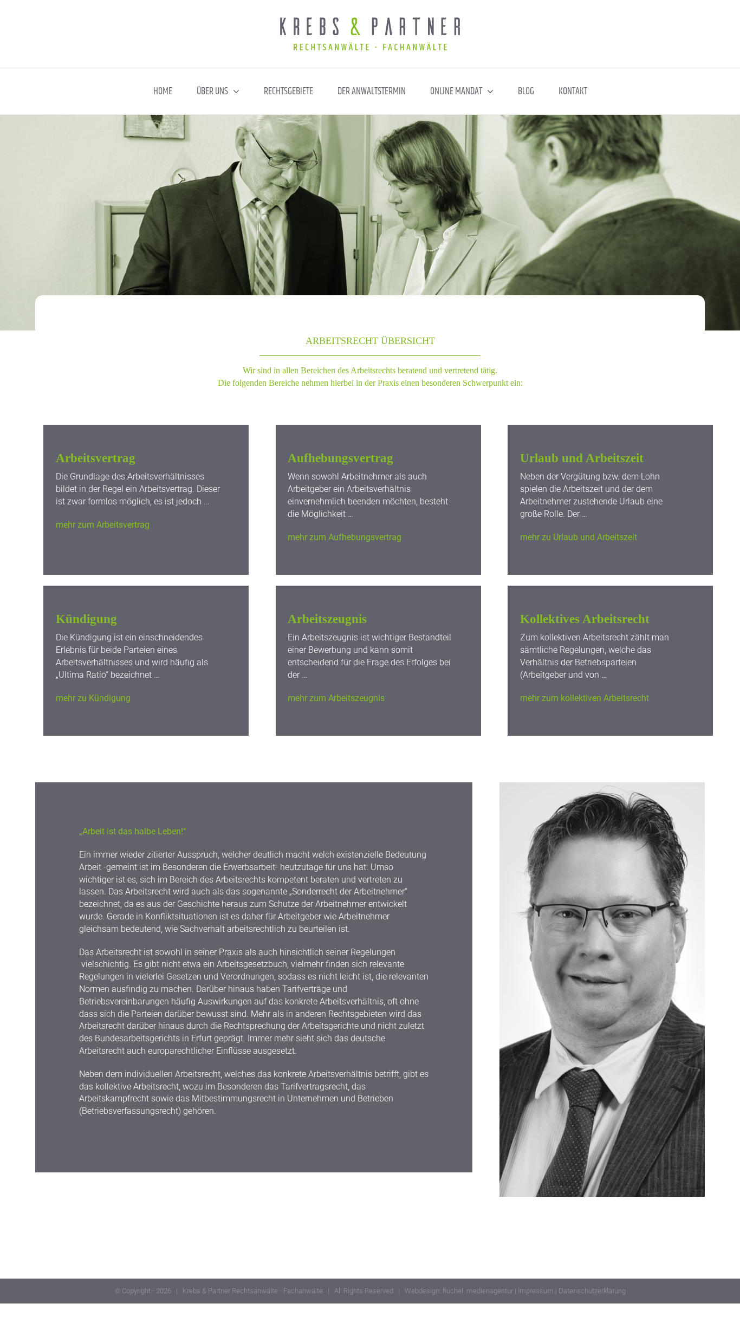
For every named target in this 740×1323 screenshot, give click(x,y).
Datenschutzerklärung (592, 1291)
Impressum (536, 1291)
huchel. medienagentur (478, 1291)
